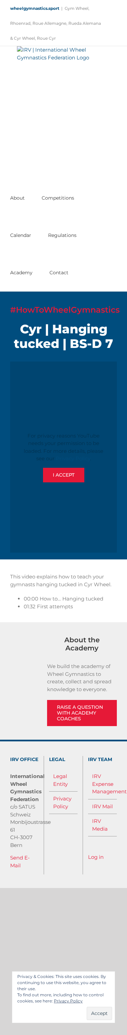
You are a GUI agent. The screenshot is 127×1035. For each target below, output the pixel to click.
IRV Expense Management (102, 784)
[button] (80, 272)
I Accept (64, 475)
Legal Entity (60, 780)
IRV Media (100, 825)
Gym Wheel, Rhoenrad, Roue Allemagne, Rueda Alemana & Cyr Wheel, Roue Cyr (55, 23)
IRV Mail (102, 806)
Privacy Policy (73, 458)
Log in (96, 857)
